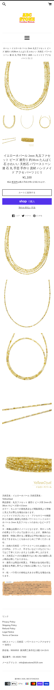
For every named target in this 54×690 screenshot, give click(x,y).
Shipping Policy (9, 625)
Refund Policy (8, 628)
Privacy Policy (8, 622)
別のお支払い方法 (27, 207)
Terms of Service (10, 635)
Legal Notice (8, 632)
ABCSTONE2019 (32, 679)
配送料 (15, 182)
